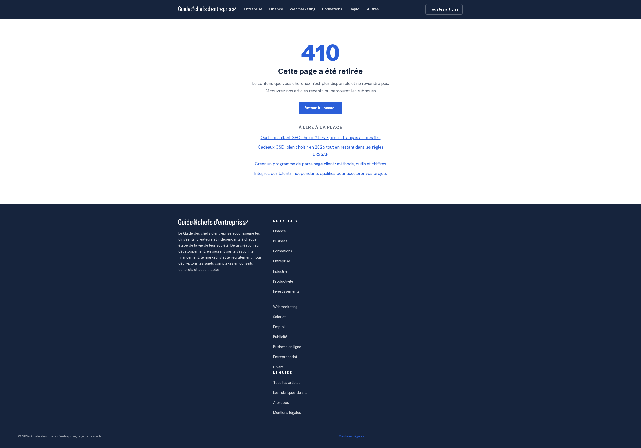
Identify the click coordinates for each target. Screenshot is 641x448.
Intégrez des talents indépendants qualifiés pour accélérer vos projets (320, 173)
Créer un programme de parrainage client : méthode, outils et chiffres (320, 164)
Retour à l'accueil (321, 107)
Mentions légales (287, 412)
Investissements (286, 291)
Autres (373, 9)
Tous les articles (444, 9)
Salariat (279, 316)
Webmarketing (302, 9)
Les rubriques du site (290, 392)
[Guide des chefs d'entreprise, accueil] (207, 9)
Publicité (280, 336)
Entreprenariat (285, 357)
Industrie (280, 271)
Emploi (354, 9)
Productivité (283, 281)
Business (280, 241)
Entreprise (253, 9)
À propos (281, 402)
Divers (278, 367)
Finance (276, 9)
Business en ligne (287, 346)
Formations (332, 9)
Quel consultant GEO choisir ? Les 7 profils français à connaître (321, 137)
